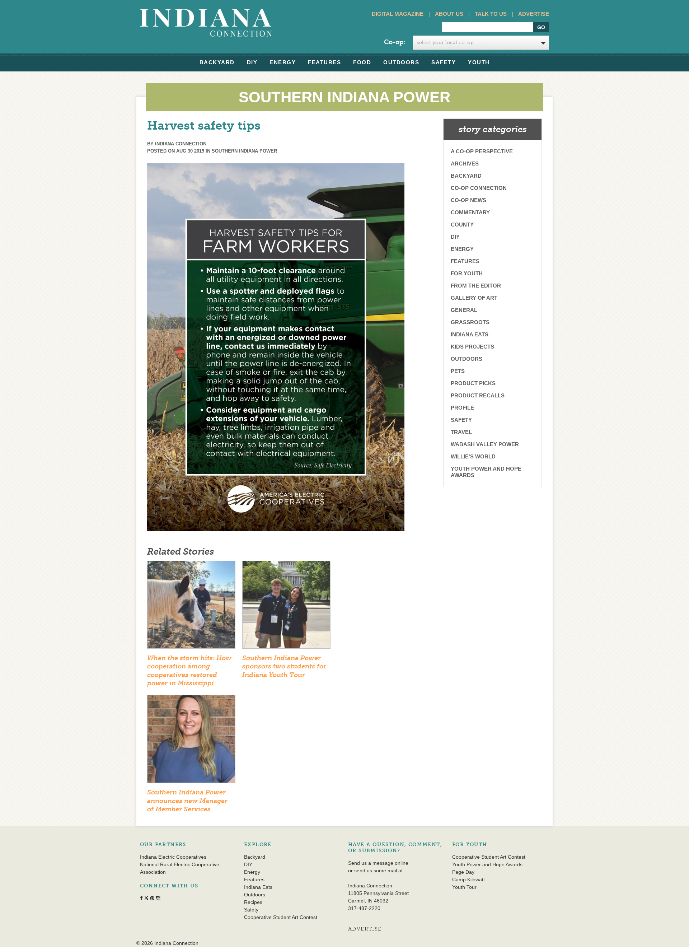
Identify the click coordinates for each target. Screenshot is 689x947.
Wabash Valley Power (485, 444)
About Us (449, 14)
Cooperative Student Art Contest (280, 917)
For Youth (467, 273)
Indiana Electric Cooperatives (173, 857)
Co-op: (395, 42)
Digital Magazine (397, 14)
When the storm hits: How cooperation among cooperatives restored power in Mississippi (189, 670)
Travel (461, 432)
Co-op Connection (479, 188)
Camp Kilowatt (468, 879)
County (462, 224)
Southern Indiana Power (244, 151)
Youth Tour (464, 887)
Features (324, 62)
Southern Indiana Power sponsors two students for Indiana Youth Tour (284, 666)
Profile (462, 408)
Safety (443, 62)
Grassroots (470, 322)
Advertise (533, 14)
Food (362, 62)
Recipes (253, 902)
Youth (479, 62)
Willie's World (473, 456)
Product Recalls (478, 395)
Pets (458, 371)
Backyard (217, 62)
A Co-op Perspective (482, 151)
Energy (282, 62)
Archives (465, 163)
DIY (252, 62)
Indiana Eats (469, 334)
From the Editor (476, 286)
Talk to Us (491, 14)
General (464, 310)
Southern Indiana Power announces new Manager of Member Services (187, 800)
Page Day (463, 872)
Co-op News (468, 200)
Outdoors (401, 62)
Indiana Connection (180, 143)
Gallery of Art (474, 298)
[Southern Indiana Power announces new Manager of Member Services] (191, 741)
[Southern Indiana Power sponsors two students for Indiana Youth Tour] (286, 607)
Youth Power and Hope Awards (486, 472)
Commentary (470, 212)
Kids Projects (472, 347)
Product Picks (473, 383)
